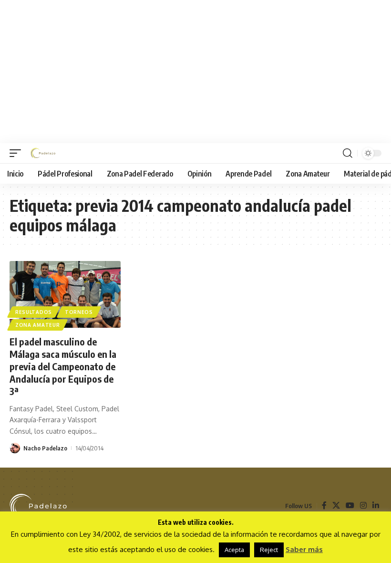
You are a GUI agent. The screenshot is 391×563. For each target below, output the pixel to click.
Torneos (79, 312)
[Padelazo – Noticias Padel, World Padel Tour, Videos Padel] (38, 506)
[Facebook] (324, 505)
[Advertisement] (195, 71)
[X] (336, 505)
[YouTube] (350, 505)
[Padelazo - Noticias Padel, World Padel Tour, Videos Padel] (43, 153)
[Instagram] (363, 505)
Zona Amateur (37, 325)
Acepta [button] (234, 549)
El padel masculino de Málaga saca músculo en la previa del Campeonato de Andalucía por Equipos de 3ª (63, 366)
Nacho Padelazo (45, 448)
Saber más (304, 549)
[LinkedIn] (375, 505)
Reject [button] (269, 549)
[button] (18, 153)
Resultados (33, 312)
